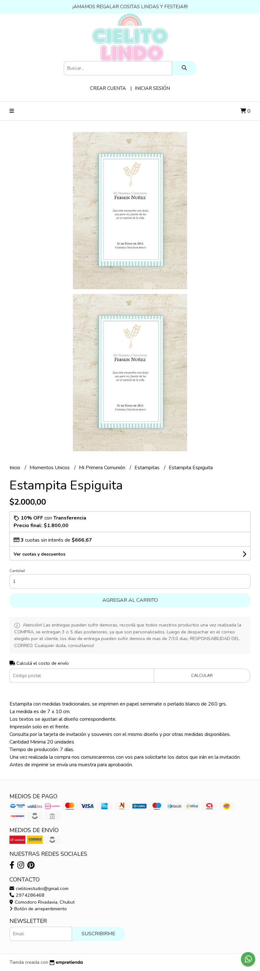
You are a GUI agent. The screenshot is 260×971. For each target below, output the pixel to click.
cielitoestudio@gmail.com (41, 888)
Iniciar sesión (152, 88)
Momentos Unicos (50, 467)
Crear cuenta (108, 88)
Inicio (16, 467)
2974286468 (29, 895)
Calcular (202, 675)
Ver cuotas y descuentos (39, 554)
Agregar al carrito (130, 600)
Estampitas (147, 467)
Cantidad (17, 571)
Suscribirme (98, 933)
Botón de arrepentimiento (40, 909)
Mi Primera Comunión (103, 467)
